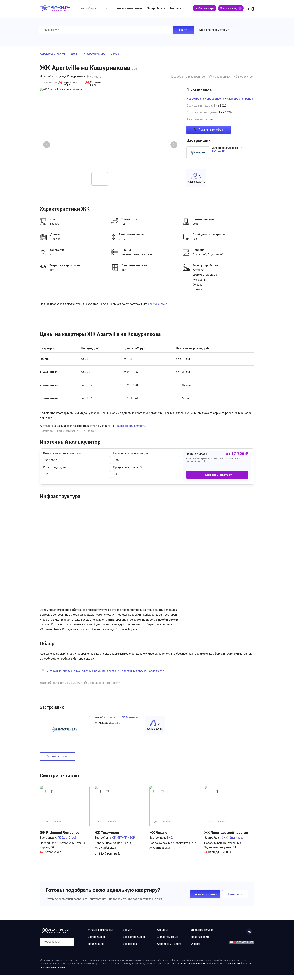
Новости (176, 8)
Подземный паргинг (133, 671)
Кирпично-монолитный (78, 671)
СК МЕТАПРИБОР (123, 837)
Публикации (96, 943)
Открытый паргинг (106, 671)
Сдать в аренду (230, 8)
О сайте (195, 943)
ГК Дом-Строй (67, 837)
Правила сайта (200, 936)
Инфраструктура (94, 53)
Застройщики (156, 8)
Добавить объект (202, 929)
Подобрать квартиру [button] (217, 474)
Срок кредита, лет (55, 467)
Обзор (114, 53)
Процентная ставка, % (127, 467)
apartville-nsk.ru (158, 304)
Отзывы (162, 929)
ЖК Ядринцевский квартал (226, 832)
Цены (74, 53)
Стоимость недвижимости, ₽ (62, 453)
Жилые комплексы (129, 8)
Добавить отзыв (167, 936)
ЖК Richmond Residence (59, 832)
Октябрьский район (240, 98)
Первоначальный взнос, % (130, 453)
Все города (130, 943)
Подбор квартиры (204, 8)
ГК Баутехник (130, 717)
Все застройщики (134, 936)
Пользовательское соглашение (188, 963)
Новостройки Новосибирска (205, 98)
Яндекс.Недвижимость (130, 425)
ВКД (170, 837)
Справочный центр (169, 943)
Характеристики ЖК (53, 53)
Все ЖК (128, 929)
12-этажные (53, 671)
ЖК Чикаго (158, 832)
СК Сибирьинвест (233, 837)
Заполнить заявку (205, 894)
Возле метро (155, 671)
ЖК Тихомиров (107, 832)
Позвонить (235, 894)
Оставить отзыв (57, 756)
